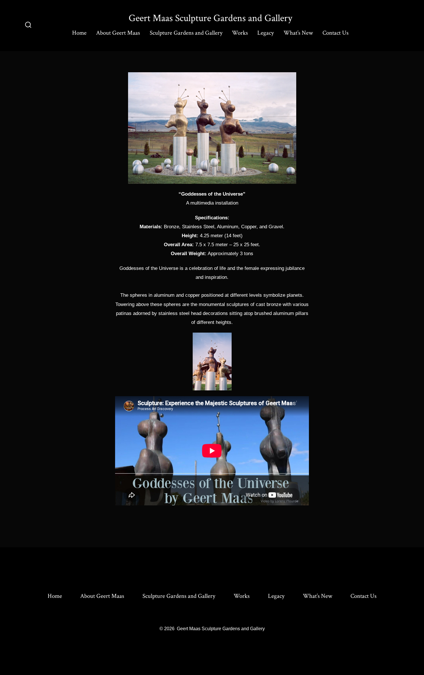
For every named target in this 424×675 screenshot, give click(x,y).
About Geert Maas (118, 33)
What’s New (298, 33)
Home (79, 33)
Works (240, 33)
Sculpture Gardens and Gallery (186, 33)
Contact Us (335, 33)
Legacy (265, 33)
